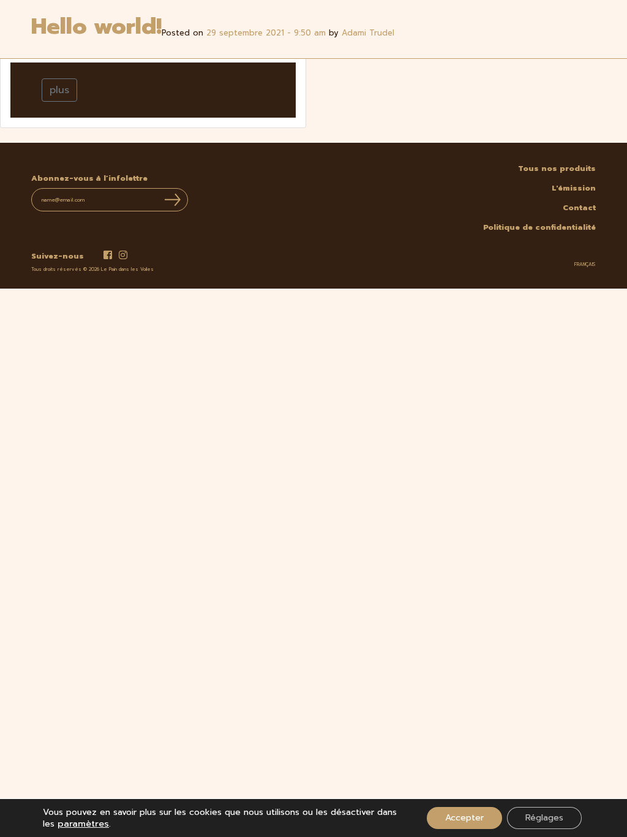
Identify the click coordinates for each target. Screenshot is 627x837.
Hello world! (96, 26)
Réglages (544, 817)
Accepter (464, 817)
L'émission (574, 188)
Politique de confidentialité (539, 227)
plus (59, 90)
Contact (579, 207)
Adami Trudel (368, 33)
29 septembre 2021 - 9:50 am (266, 33)
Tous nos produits (557, 168)
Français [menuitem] (584, 264)
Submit (172, 200)
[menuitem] (584, 264)
